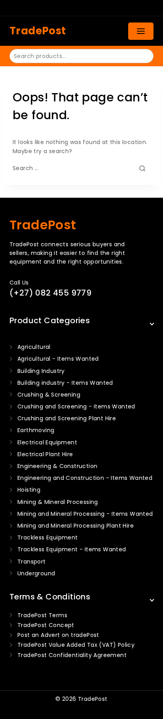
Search (143, 55)
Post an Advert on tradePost (58, 635)
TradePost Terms (42, 615)
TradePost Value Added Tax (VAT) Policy (76, 645)
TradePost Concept (45, 625)
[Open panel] (141, 31)
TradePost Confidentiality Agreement (72, 655)
